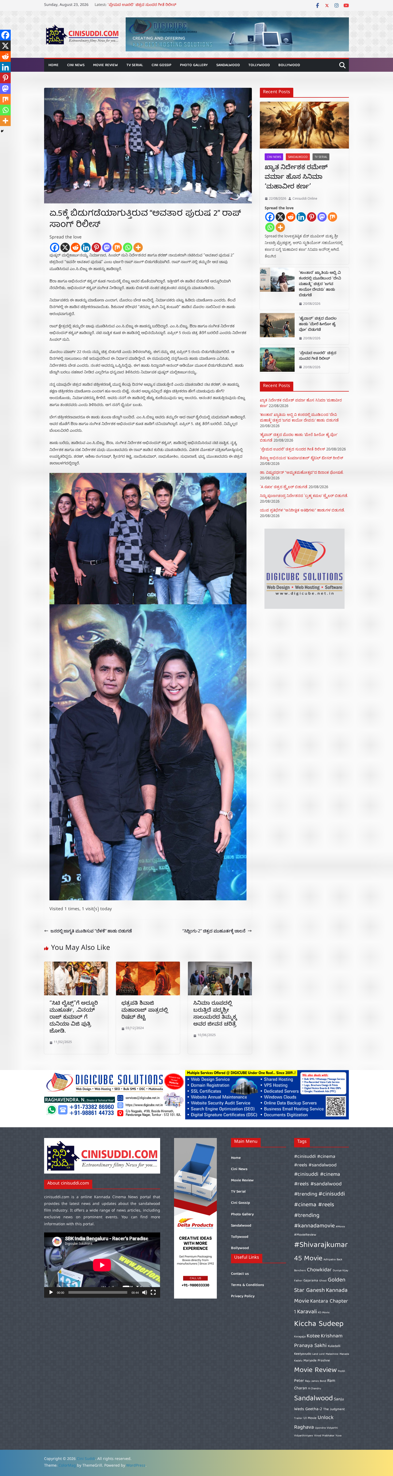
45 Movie (308, 1259)
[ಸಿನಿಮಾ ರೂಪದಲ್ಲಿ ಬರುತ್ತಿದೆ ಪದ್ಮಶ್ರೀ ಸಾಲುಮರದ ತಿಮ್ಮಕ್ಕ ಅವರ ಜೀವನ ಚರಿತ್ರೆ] (220, 965)
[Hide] (2, 131)
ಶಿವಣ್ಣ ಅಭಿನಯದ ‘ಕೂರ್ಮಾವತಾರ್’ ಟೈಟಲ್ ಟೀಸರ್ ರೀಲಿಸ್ (301, 457)
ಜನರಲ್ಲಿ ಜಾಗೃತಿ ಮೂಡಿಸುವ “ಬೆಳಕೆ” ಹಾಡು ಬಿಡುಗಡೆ (91, 931)
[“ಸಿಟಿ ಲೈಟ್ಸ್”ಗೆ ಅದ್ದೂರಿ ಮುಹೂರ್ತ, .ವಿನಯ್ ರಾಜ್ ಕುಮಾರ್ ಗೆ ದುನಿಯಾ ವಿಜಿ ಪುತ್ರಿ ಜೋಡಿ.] (76, 965)
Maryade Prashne (316, 1361)
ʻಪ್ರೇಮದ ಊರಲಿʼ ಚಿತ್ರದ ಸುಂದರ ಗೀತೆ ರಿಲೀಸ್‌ (317, 356)
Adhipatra (329, 1259)
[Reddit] (75, 247)
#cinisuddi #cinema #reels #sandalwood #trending (318, 1184)
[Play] (51, 1292)
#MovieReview (305, 1235)
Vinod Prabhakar (324, 1435)
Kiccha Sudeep (319, 1324)
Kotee (313, 1336)
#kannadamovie (314, 1226)
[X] (65, 247)
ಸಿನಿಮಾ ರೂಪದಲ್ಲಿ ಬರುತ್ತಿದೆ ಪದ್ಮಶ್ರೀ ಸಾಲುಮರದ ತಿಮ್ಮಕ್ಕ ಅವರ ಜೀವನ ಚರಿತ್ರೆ (215, 1014)
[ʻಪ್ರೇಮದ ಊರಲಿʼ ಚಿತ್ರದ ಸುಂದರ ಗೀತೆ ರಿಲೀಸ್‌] (277, 360)
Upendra (320, 1428)
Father (298, 1280)
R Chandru (314, 1388)
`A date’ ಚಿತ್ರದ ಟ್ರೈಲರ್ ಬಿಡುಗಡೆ (283, 486)
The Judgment (334, 1409)
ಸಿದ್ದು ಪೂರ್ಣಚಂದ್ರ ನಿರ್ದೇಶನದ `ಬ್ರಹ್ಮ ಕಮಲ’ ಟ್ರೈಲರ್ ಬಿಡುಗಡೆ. (304, 495)
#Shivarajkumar (321, 1245)
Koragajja (300, 1336)
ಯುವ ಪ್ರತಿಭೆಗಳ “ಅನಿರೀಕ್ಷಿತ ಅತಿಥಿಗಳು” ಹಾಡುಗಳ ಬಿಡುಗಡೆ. (302, 510)
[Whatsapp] (127, 247)
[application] (102, 1265)
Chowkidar (319, 1270)
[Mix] (117, 247)
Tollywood (259, 65)
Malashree (332, 1354)
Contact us (240, 1274)
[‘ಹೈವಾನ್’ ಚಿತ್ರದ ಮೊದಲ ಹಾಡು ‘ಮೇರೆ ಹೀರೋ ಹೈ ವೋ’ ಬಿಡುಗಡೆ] (277, 328)
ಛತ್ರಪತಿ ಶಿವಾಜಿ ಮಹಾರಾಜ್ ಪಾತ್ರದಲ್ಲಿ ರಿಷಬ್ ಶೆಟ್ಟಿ (144, 1011)
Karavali (307, 1312)
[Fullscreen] (153, 1292)
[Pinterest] (96, 247)
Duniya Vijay (340, 1270)
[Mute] (144, 1292)
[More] (138, 247)
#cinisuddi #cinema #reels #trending (319, 1205)
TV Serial (134, 65)
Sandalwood (228, 65)
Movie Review (105, 65)
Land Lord (318, 1354)
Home (53, 65)
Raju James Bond (315, 1381)
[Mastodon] (106, 247)
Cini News (75, 65)
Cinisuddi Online (304, 198)
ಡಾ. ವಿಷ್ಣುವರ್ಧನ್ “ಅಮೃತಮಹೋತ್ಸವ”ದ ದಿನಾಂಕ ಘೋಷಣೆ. (302, 472)
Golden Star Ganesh (319, 1285)
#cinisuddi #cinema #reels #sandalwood (315, 1161)
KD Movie (324, 1312)
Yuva (338, 1435)
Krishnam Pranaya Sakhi (318, 1340)
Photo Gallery (194, 65)
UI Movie (310, 1418)
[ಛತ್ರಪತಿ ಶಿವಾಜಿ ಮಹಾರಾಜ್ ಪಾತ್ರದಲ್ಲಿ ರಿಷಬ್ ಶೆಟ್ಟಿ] (148, 965)
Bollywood (289, 65)
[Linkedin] (86, 247)
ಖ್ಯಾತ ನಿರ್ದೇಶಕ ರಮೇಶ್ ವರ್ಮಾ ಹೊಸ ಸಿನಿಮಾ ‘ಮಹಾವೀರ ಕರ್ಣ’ (296, 178)
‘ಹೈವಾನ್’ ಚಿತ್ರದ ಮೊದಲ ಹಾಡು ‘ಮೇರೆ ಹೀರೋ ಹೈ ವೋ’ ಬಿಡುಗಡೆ (156, 5)
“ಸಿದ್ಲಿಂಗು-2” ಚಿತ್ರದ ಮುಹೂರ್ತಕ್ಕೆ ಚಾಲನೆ (213, 931)
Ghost (323, 1280)
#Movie (340, 1226)
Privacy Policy (243, 1296)
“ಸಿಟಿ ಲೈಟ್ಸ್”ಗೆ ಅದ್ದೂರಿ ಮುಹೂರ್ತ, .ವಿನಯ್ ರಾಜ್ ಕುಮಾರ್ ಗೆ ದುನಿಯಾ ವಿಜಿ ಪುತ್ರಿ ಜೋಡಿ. (73, 1017)
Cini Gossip (161, 65)
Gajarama (310, 1281)
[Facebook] (54, 247)
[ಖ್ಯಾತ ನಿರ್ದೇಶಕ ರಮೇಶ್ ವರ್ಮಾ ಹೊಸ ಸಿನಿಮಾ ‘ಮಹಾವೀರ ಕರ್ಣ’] (304, 125)
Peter (299, 1380)
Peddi (341, 1371)
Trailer (298, 1418)
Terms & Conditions (247, 1285)
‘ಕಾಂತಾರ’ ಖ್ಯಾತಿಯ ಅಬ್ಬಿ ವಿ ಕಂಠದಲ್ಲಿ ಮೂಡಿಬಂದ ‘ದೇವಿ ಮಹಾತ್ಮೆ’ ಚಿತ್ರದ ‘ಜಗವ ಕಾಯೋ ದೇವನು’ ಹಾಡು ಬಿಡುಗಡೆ (320, 284)
